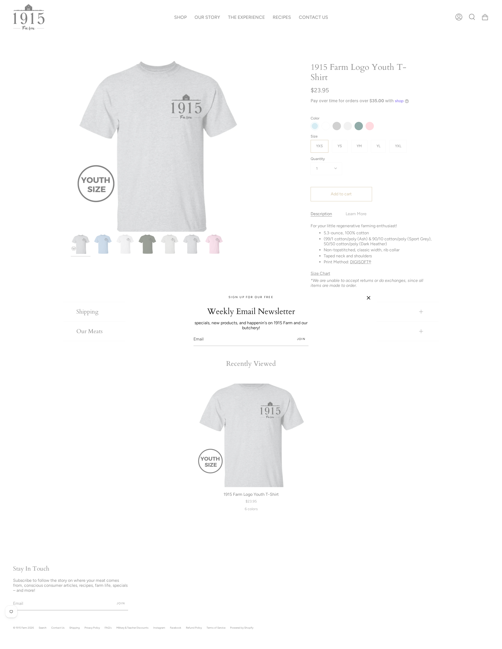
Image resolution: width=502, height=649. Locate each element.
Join (301, 339)
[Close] (368, 297)
